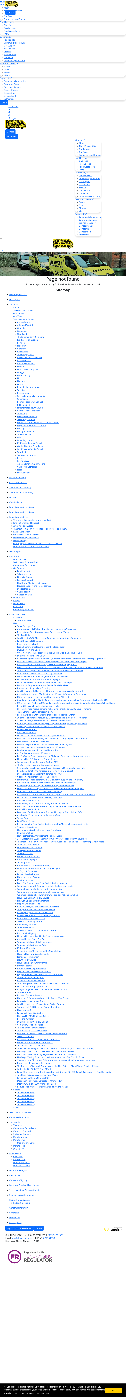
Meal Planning (20, 540)
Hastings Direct (24, 428)
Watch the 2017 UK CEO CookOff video (35, 1069)
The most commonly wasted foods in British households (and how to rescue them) (55, 1048)
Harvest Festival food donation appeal (35, 1042)
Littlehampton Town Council (30, 407)
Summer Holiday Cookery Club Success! (35, 1021)
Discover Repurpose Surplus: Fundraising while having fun (44, 744)
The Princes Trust (25, 853)
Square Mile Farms (26, 927)
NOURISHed (9, 48)
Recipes (7, 51)
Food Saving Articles (18, 517)
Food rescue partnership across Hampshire (37, 750)
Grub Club (8, 57)
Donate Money (11, 90)
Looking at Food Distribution (30, 1013)
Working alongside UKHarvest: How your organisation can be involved (50, 691)
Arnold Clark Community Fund (31, 464)
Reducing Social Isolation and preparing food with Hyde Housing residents (52, 723)
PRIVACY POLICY (55, 1235)
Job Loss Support (25, 580)
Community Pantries (26, 924)
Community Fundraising (15, 81)
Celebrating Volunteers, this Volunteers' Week (38, 815)
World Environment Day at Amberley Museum (38, 915)
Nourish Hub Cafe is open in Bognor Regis (36, 759)
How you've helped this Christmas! (33, 900)
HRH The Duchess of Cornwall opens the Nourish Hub (42, 1033)
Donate (10, 12)
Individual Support (12, 87)
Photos (7, 72)
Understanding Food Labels (26, 537)
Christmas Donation (18, 1207)
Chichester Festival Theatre (29, 357)
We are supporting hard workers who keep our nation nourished (47, 895)
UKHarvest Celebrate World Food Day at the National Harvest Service (49, 806)
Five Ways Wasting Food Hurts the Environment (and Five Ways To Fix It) (50, 1057)
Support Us (5, 78)
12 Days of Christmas (27, 871)
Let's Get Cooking (17, 477)
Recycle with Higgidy (26, 933)
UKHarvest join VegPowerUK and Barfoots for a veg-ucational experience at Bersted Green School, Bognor (66, 703)
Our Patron (84, 149)
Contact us (14, 1212)
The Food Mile (23, 635)
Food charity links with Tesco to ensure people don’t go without (46, 714)
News (6, 69)
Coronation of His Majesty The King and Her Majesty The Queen (47, 629)
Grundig (21, 328)
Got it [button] (113, 1390)
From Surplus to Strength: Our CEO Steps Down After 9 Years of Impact (50, 788)
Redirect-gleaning (21, 1203)
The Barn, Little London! (28, 844)
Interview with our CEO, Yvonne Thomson (36, 1083)
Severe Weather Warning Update (24, 1190)
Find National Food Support (26, 523)
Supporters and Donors (15, 19)
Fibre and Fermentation (28, 957)
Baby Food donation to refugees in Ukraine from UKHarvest (45, 771)
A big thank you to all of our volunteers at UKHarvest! (42, 989)
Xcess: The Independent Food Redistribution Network (42, 883)
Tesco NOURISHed (25, 1036)
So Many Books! (24, 862)
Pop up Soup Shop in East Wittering (33, 688)
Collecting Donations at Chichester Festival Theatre (41, 726)
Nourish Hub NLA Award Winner (32, 962)
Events (7, 66)
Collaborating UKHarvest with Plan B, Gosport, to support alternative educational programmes (61, 658)
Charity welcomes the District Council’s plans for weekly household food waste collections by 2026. (63, 700)
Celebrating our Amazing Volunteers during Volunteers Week (45, 785)
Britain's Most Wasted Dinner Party (33, 865)
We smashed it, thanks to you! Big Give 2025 (37, 762)
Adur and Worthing (26, 325)
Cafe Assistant (16, 502)
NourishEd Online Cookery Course (33, 897)
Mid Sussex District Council (29, 443)
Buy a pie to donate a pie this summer (34, 1063)
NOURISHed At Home (27, 729)
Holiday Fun (14, 299)
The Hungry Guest (25, 354)
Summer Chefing (25, 833)
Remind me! (14, 1175)
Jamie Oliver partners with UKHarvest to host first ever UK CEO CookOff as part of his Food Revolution (64, 1072)
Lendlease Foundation (27, 340)
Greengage (22, 399)
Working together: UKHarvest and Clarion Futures (40, 1004)
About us (79, 140)
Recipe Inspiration (21, 531)
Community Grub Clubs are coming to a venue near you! (43, 803)
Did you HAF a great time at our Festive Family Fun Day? (43, 685)
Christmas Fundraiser (19, 1117)
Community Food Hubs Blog (30, 1024)
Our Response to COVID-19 (29, 847)
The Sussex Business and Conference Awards (38, 765)
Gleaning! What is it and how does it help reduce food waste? (45, 1051)
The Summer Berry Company (30, 337)
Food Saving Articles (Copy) (21, 507)
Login (4, 102)
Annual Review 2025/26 (28, 809)
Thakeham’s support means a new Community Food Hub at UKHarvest (50, 670)
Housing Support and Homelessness (34, 586)
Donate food (10, 96)
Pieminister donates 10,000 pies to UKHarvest (38, 1039)
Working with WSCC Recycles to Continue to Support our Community (49, 638)
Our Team (8, 16)
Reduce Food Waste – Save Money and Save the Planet (42, 1086)
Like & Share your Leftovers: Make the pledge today (41, 647)
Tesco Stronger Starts (27, 626)
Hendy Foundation (25, 431)
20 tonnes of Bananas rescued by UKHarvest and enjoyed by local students (52, 717)
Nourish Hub (10, 54)
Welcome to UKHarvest (20, 1112)
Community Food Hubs (14, 42)
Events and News (8, 63)
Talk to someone (25, 574)
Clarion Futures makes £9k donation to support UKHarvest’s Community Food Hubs (56, 794)
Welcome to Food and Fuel (25, 562)
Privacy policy (15, 1222)
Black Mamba (23, 404)
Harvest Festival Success (28, 856)
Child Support (23, 591)
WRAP (20, 437)
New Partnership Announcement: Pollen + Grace (39, 835)
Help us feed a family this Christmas (34, 971)
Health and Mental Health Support (33, 583)
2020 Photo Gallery (26, 1092)
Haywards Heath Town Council (31, 425)
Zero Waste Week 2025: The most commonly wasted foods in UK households (52, 838)
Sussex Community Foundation (31, 396)
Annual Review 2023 (26, 732)
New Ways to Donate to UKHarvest (33, 741)
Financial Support (25, 577)
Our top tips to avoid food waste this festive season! (37, 543)
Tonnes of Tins (24, 992)
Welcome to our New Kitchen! (31, 918)
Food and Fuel (10, 40)
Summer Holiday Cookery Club (31, 945)
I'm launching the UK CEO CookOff (33, 1078)
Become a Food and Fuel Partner (24, 1185)
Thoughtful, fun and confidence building (36, 909)
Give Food (8, 25)
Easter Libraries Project (28, 874)
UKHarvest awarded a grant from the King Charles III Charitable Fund (49, 652)
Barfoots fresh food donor (29, 995)
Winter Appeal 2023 (18, 294)
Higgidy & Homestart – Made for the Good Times (40, 974)
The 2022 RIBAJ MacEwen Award (32, 1030)
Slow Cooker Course (26, 959)
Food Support (23, 571)
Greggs (20, 372)
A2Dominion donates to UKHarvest (33, 753)
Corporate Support (13, 84)
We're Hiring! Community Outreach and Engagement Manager (46, 782)
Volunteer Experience (27, 827)
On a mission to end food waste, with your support (41, 735)
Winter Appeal (16, 551)
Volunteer (11, 136)
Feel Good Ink (23, 472)
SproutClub (22, 818)
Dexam (20, 366)
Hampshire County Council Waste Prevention (38, 422)
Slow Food (22, 334)
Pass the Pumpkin (25, 1019)
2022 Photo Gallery (26, 1098)
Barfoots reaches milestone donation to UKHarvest (41, 747)
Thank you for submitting (21, 492)
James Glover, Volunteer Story (31, 1001)
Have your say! (24, 1010)
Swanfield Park (24, 620)
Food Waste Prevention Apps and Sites (31, 546)
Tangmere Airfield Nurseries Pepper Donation (38, 1007)
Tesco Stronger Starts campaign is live (35, 711)
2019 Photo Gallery (26, 1104)
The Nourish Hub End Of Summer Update (36, 930)
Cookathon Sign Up (18, 1180)
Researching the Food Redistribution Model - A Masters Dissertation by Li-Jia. (52, 824)
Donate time (10, 93)
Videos (7, 75)
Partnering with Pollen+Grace (31, 980)
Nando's (21, 381)
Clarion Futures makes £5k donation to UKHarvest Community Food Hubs (51, 694)
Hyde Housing (23, 375)
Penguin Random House (28, 387)
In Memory (9, 99)
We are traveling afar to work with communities (39, 889)
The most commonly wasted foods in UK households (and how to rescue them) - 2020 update (60, 841)
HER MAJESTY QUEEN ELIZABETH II (33, 1016)
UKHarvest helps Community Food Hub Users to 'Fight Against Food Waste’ (52, 738)
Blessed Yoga (23, 393)
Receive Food (10, 28)
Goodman (22, 331)
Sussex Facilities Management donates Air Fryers (40, 773)
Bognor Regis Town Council (30, 402)
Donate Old (14, 1217)
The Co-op (22, 413)
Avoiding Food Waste (23, 526)
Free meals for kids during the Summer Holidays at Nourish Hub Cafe (49, 812)
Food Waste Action (26, 821)
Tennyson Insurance (26, 455)
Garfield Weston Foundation (30, 446)
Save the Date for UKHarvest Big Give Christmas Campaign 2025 (47, 664)
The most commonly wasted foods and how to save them (40, 528)
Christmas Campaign (27, 859)
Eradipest (21, 345)
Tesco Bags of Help (26, 419)
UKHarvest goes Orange (28, 877)
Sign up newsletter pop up (21, 1195)
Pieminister (22, 351)
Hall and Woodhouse (27, 416)
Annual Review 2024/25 (28, 800)
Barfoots (21, 342)
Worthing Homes (25, 440)
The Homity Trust (25, 434)
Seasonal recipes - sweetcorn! (31, 1045)
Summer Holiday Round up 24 (31, 655)
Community (5, 37)
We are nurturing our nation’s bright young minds (40, 892)
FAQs (6, 34)
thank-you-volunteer (26, 1143)
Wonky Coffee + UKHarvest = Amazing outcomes (39, 673)
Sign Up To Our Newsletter (19, 1228)
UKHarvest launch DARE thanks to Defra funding (40, 791)
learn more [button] (45, 1393)
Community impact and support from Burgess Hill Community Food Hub (51, 768)
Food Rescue (6, 22)
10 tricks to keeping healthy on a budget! (32, 520)
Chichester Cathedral (27, 466)
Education (14, 556)
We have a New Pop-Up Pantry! (31, 968)
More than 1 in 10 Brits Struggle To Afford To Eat (39, 1081)
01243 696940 (49, 1238)
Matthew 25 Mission (26, 948)
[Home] (11, 3)
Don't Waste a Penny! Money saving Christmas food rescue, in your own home (53, 756)
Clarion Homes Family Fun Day (31, 939)
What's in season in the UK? (26, 534)
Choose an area (24, 594)
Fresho (20, 469)
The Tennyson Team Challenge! (31, 1027)
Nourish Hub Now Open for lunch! (33, 954)
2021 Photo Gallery (26, 1095)
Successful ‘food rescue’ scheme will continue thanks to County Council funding (54, 709)
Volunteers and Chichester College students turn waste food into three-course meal (56, 1060)
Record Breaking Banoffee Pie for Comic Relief (38, 706)
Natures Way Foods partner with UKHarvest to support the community (50, 779)
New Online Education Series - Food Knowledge (39, 830)
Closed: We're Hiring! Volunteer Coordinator (37, 776)
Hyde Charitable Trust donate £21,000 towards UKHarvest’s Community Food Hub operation (60, 667)
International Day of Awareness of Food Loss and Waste (43, 632)
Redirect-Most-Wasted (19, 1200)
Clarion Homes (24, 360)
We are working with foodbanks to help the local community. (45, 886)
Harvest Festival (24, 965)
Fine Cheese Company (27, 369)
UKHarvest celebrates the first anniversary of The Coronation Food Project (52, 661)
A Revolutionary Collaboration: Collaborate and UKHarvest (44, 720)
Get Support (9, 45)
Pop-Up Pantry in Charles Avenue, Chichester (38, 906)
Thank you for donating (20, 487)
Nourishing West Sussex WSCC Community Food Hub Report (45, 682)
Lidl (18, 378)
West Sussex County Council (30, 449)
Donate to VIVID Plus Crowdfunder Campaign (38, 679)
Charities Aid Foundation (28, 410)
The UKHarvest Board (89, 146)
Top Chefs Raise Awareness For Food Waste (37, 1075)
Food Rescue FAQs (21, 1165)
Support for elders (25, 588)
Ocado (20, 384)
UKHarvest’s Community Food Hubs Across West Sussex (43, 998)
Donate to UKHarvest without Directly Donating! (39, 797)
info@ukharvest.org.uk (22, 1238)
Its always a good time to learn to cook (35, 912)
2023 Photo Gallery (26, 1101)
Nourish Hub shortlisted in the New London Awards (41, 936)
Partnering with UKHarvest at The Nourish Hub (39, 951)
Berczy (20, 458)
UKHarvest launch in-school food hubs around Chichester (44, 697)
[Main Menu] (1, 238)
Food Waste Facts (12, 31)
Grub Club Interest (18, 482)
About (82, 143)
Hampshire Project (18, 1170)
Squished (21, 452)
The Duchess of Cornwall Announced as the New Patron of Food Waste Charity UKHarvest (59, 1066)
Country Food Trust (26, 363)
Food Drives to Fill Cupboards (31, 641)
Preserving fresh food (27, 644)
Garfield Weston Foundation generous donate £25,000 (42, 676)
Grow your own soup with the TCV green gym (38, 868)
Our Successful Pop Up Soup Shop (33, 986)
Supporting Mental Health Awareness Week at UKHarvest (44, 983)
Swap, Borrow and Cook (28, 649)
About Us (13, 304)
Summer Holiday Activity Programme (34, 942)
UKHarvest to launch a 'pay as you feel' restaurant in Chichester (46, 1054)
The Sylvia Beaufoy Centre (29, 850)
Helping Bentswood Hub (28, 903)
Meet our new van (25, 880)
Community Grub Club (14, 60)
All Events (17, 617)
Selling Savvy (23, 461)
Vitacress (21, 348)
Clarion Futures (24, 322)
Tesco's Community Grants (29, 921)
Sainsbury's (22, 390)
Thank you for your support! (30, 977)
